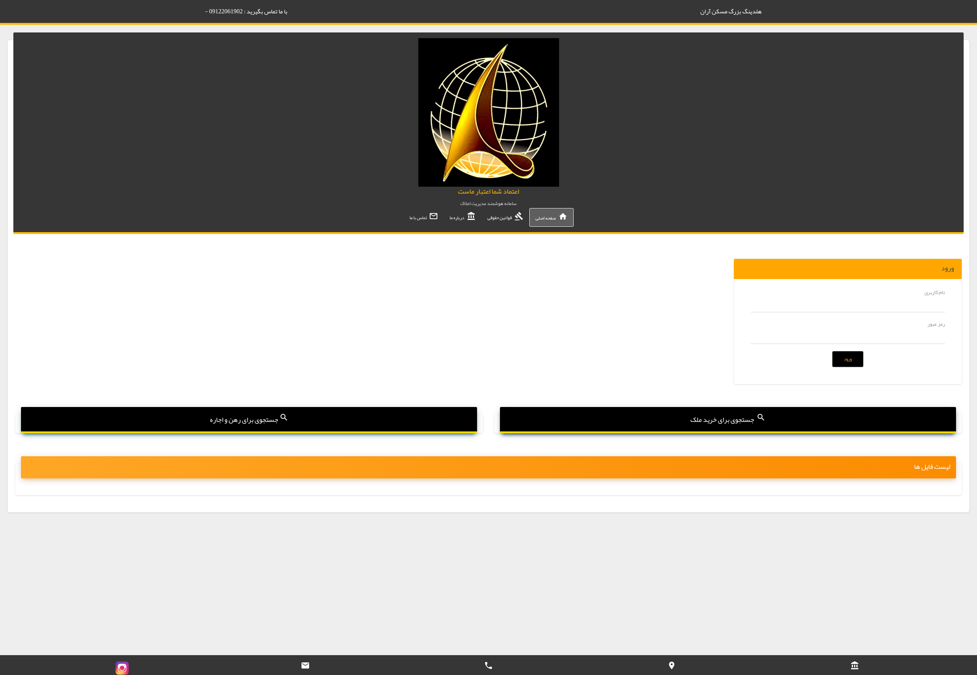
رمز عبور (936, 324)
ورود (848, 358)
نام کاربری (934, 292)
